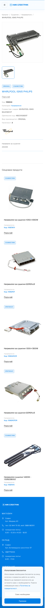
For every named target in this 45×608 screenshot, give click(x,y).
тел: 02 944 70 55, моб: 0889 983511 (19, 525)
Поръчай (6, 97)
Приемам (22, 601)
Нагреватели (26, 15)
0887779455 (10, 552)
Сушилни (15, 15)
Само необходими (22, 594)
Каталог (5, 15)
